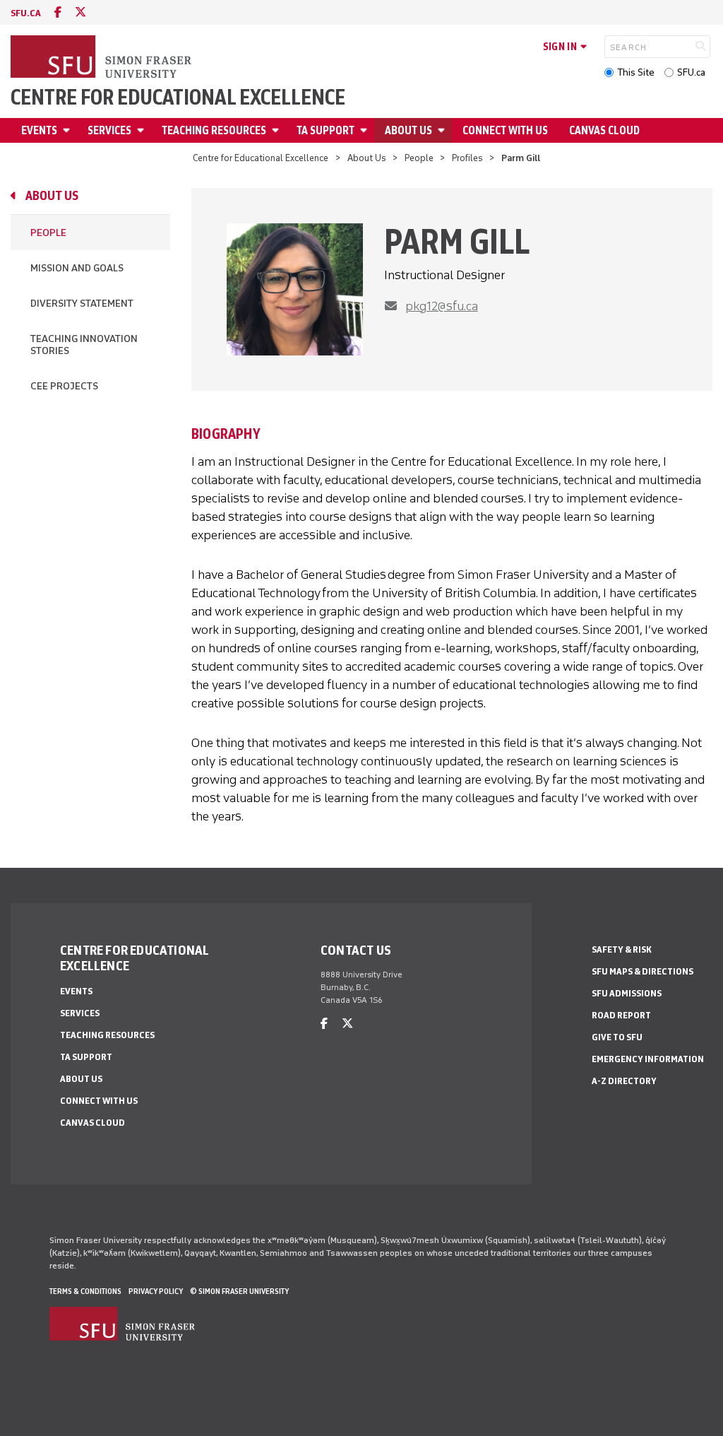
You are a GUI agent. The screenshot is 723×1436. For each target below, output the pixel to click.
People (419, 158)
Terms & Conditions (85, 1291)
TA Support (325, 130)
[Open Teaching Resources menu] (277, 130)
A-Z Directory (624, 1081)
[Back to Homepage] (102, 58)
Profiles (467, 158)
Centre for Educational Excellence (178, 97)
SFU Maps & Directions (642, 971)
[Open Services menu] (142, 130)
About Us (408, 130)
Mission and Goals (77, 268)
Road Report (621, 1015)
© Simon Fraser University (239, 1291)
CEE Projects (64, 386)
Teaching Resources (214, 130)
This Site (636, 72)
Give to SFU (617, 1037)
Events (39, 130)
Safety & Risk (622, 949)
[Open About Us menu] (443, 130)
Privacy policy (156, 1291)
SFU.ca (691, 72)
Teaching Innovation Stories (84, 345)
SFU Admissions (627, 993)
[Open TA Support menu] (365, 130)
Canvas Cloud (604, 130)
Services (109, 130)
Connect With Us (505, 130)
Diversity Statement (81, 304)
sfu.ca (26, 13)
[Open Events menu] (68, 130)
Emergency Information (648, 1059)
